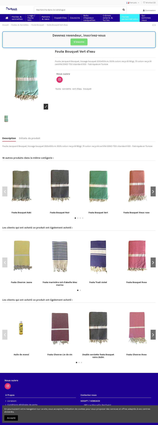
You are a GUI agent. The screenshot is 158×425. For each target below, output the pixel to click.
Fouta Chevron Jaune (21, 282)
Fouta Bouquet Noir (60, 212)
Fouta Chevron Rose (136, 354)
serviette (66, 89)
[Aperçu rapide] (26, 209)
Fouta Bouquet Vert (98, 212)
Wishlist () (150, 3)
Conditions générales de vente (22, 405)
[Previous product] (153, 25)
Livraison (11, 401)
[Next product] (155, 25)
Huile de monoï (21, 354)
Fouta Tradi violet (98, 282)
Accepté (11, 418)
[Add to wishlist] (17, 209)
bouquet (87, 89)
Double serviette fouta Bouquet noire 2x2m (98, 355)
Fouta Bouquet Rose (136, 282)
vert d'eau (77, 89)
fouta (58, 89)
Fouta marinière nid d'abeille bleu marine (60, 283)
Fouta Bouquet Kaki (21, 212)
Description (9, 138)
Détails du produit (29, 138)
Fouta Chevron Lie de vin (59, 354)
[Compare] (21, 209)
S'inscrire (79, 41)
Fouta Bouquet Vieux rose (136, 212)
